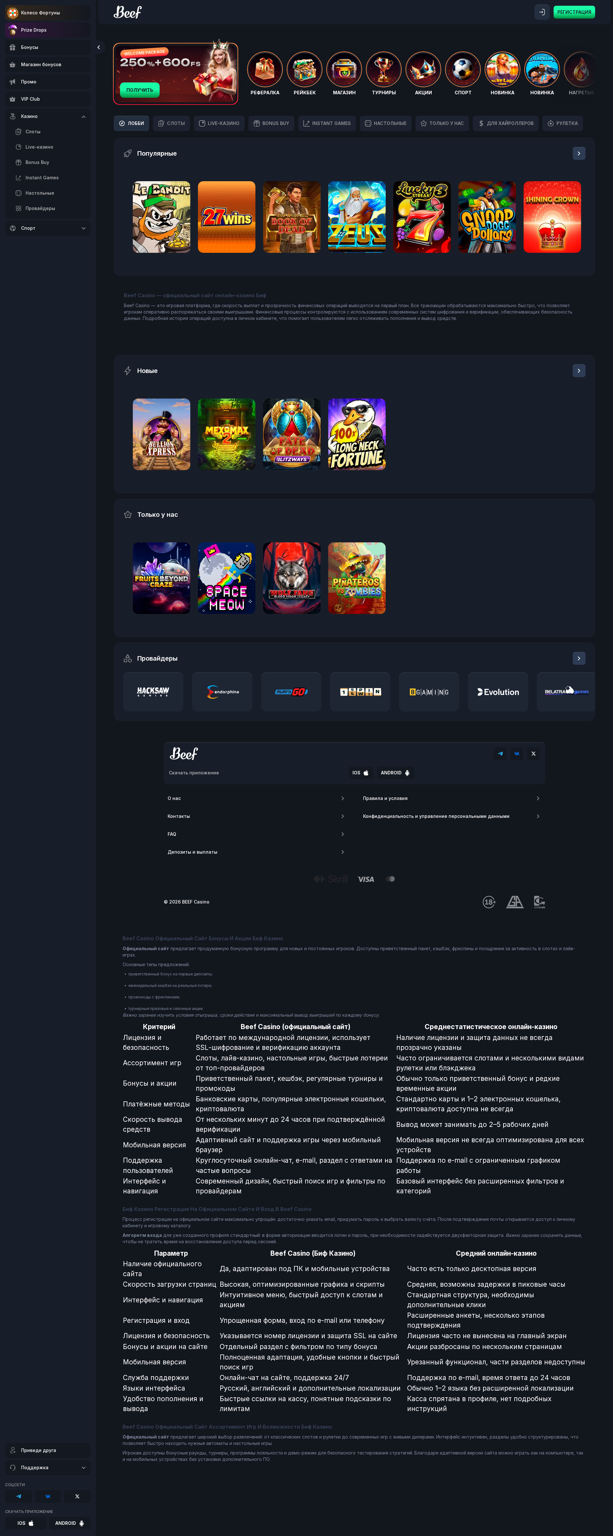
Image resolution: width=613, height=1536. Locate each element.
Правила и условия (385, 798)
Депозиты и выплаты (192, 852)
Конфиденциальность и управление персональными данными (436, 816)
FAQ (172, 834)
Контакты (179, 816)
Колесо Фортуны (40, 12)
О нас (174, 798)
